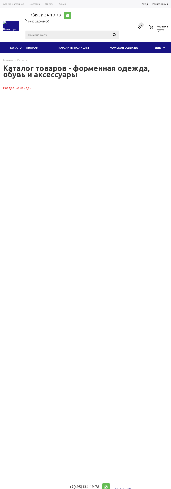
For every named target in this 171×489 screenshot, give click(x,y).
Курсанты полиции (73, 47)
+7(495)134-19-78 (44, 15)
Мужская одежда (124, 47)
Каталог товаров (24, 47)
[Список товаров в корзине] (159, 29)
